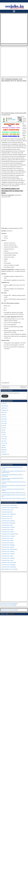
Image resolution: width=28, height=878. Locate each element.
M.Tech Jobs (4, 443)
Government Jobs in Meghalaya (8, 544)
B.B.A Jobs (4, 421)
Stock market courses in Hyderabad (8, 605)
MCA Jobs (4, 452)
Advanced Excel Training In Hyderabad (9, 603)
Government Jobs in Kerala (7, 538)
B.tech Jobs (4, 412)
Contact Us (11, 613)
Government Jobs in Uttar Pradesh (9, 562)
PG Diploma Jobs (5, 454)
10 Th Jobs (4, 403)
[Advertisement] (14, 28)
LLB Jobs (4, 434)
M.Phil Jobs (4, 438)
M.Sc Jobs (4, 441)
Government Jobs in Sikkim (7, 555)
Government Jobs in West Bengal (9, 566)
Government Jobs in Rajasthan (8, 553)
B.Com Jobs (4, 423)
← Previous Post (4, 387)
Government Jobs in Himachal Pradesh (10, 534)
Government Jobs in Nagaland (8, 551)
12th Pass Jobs (5, 405)
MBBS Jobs (4, 449)
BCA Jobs (4, 414)
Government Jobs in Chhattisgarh (9, 514)
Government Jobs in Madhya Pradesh (9, 549)
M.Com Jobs (4, 436)
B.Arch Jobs (4, 419)
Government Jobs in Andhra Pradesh (9, 505)
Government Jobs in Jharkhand (8, 536)
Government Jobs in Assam (7, 509)
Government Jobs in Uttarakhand (8, 564)
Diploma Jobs (4, 408)
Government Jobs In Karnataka (8, 520)
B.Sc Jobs (4, 416)
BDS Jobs (4, 432)
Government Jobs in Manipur (8, 542)
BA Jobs (3, 430)
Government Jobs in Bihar (7, 512)
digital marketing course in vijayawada (9, 569)
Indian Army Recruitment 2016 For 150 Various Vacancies (14, 498)
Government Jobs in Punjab (7, 540)
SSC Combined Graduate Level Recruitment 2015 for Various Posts (14, 80)
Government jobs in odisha (7, 525)
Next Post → (24, 387)
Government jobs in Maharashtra (8, 522)
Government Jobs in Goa (7, 518)
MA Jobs (3, 445)
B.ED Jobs (4, 425)
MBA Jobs (4, 447)
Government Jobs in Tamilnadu (8, 527)
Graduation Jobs (5, 410)
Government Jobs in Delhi (7, 516)
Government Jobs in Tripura (7, 560)
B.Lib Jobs (4, 427)
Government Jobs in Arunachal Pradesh (10, 507)
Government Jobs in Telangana (8, 558)
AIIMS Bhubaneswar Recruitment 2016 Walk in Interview (13, 492)
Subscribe (5, 396)
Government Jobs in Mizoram (8, 547)
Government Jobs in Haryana (8, 531)
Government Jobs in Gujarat (7, 529)
